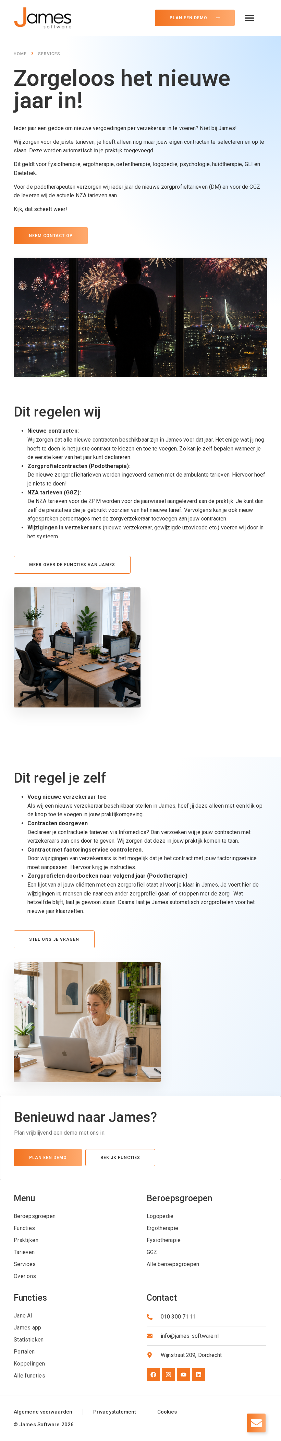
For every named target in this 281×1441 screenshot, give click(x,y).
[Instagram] (168, 1374)
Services (49, 53)
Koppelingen (29, 1363)
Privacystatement (114, 1412)
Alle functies (29, 1375)
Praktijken (26, 1240)
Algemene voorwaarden (43, 1412)
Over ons (25, 1276)
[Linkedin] (198, 1374)
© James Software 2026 (44, 1424)
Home (20, 53)
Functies (24, 1228)
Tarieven (24, 1252)
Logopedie (160, 1216)
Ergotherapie (163, 1228)
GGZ (152, 1252)
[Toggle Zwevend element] (256, 1423)
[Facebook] (153, 1374)
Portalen (24, 1351)
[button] (249, 18)
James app (27, 1327)
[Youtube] (183, 1374)
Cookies (167, 1412)
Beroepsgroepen (35, 1216)
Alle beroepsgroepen (173, 1264)
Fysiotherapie (164, 1240)
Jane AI (23, 1315)
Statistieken (29, 1339)
